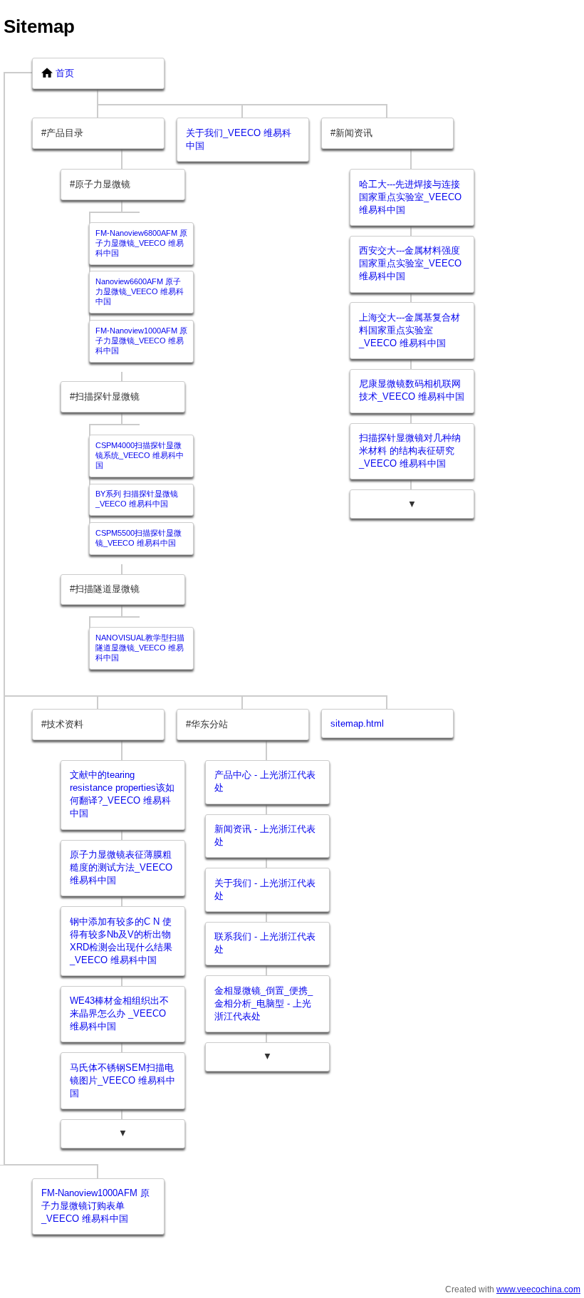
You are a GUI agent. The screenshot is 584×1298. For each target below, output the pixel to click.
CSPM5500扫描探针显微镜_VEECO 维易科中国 (138, 538)
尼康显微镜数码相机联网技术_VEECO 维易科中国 (411, 390)
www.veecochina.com (538, 1289)
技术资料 (64, 724)
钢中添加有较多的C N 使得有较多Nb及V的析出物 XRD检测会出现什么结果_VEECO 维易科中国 (121, 940)
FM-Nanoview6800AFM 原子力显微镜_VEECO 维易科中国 (141, 243)
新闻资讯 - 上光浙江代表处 (265, 835)
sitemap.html (357, 723)
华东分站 (209, 724)
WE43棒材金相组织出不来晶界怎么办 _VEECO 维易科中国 (119, 1013)
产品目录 (64, 133)
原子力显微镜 (102, 184)
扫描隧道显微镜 (107, 588)
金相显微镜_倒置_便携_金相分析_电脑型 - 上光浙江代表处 (263, 1003)
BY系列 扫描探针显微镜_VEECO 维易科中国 (136, 498)
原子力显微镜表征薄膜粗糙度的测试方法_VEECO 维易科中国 (121, 867)
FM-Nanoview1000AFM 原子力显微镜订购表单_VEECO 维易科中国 (95, 1206)
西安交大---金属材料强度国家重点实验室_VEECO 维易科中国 (410, 263)
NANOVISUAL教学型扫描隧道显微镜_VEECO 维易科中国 (139, 647)
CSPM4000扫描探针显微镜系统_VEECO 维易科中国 (139, 455)
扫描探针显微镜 (107, 396)
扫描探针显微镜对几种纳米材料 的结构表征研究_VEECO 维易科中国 (410, 450)
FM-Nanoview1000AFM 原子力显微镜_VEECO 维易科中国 (141, 340)
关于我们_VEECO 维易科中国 (238, 139)
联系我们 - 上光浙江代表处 (265, 943)
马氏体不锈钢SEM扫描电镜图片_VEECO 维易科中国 (122, 1080)
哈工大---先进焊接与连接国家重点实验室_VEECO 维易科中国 (410, 197)
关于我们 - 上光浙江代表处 (265, 889)
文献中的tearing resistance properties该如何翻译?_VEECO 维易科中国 (122, 794)
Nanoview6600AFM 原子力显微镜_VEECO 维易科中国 (139, 291)
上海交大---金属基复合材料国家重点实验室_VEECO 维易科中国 (409, 330)
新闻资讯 (353, 133)
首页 (65, 73)
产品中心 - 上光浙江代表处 (265, 781)
